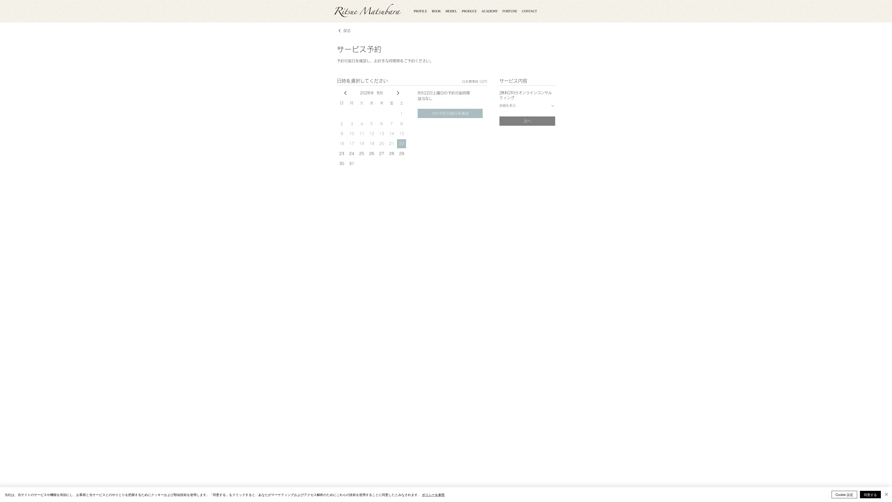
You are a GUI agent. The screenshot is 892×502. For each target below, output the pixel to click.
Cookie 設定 (844, 494)
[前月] (345, 93)
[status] (474, 81)
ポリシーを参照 (433, 494)
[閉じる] (886, 494)
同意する (870, 494)
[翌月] (398, 93)
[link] (344, 30)
